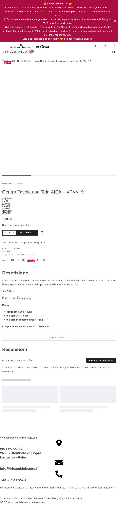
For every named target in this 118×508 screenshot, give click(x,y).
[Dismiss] (115, 21)
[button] (59, 337)
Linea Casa (7, 183)
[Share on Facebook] (18, 260)
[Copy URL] (44, 260)
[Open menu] (46, 52)
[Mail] (38, 260)
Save (8, 63)
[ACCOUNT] (115, 46)
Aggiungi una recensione (101, 360)
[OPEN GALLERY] (59, 115)
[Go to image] (16, 175)
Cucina (20, 183)
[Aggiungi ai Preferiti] (42, 233)
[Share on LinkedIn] (23, 260)
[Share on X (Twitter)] (12, 260)
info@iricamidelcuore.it (20, 47)
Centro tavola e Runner (20, 254)
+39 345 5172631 (42, 47)
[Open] (96, 45)
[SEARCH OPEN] (113, 52)
